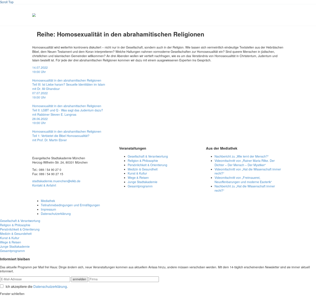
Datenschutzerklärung (56, 213)
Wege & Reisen (138, 177)
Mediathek (48, 201)
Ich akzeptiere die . (37, 286)
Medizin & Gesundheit (143, 169)
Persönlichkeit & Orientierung (147, 165)
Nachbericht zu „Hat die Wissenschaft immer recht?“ (245, 188)
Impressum (48, 209)
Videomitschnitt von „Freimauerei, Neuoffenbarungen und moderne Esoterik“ (243, 179)
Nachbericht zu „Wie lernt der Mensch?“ (242, 156)
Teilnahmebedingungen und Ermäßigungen (70, 205)
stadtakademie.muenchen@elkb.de (56, 181)
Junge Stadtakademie (142, 182)
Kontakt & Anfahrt (44, 185)
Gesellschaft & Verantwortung (148, 156)
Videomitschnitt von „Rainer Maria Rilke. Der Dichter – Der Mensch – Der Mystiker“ (245, 162)
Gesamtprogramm (140, 186)
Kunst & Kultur (137, 173)
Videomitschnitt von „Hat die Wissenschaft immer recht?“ (248, 171)
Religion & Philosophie (143, 160)
